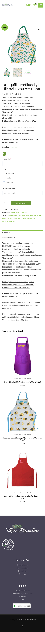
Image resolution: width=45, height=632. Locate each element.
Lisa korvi (21, 203)
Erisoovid (22, 574)
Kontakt (22, 597)
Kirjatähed (9, 178)
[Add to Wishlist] (4, 154)
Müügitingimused (22, 591)
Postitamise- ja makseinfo (22, 594)
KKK (22, 600)
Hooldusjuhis (22, 568)
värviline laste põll (8, 221)
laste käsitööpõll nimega (16, 215)
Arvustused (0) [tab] (8, 237)
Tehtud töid (22, 571)
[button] (39, 29)
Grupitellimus (22, 565)
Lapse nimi (10, 159)
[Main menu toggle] (40, 5)
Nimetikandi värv (9, 188)
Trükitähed (10, 173)
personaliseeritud (29, 218)
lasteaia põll (17, 218)
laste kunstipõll (31, 215)
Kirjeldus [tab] (6, 233)
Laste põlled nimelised (19, 212)
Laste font (9, 182)
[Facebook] (22, 626)
